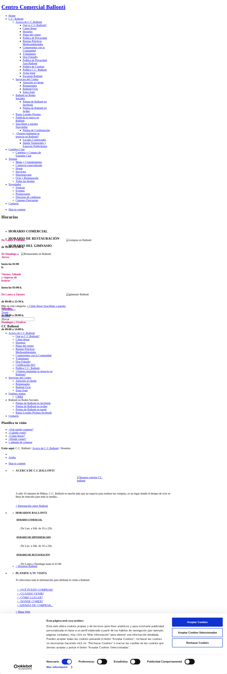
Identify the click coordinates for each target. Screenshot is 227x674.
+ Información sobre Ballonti (32, 505)
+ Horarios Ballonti (26, 566)
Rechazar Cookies (197, 642)
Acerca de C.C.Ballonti (45, 448)
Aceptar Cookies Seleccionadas (197, 632)
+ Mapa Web (23, 611)
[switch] (102, 661)
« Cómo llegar (35, 306)
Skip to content (17, 209)
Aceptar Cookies (197, 622)
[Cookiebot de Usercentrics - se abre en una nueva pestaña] (22, 667)
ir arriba (5, 315)
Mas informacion (57, 667)
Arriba (12, 457)
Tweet (4, 312)
